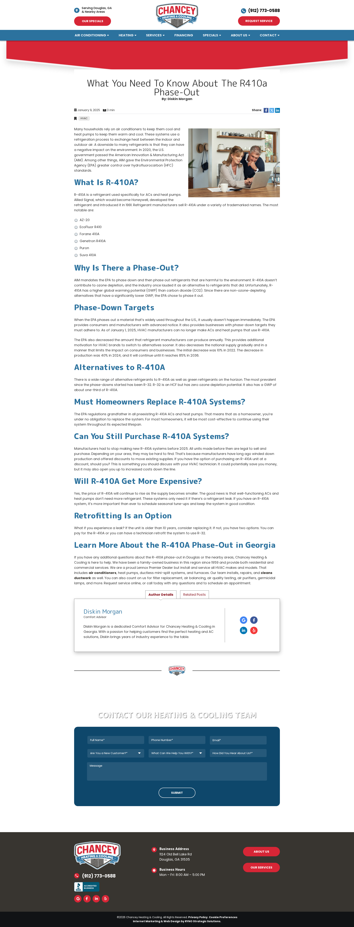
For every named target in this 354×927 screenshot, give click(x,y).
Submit (177, 793)
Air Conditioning (90, 35)
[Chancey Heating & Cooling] (177, 15)
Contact (268, 35)
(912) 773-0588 (264, 10)
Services (154, 35)
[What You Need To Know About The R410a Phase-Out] (234, 162)
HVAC (84, 118)
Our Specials (92, 21)
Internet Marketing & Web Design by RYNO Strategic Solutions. (177, 921)
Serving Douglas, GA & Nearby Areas (97, 10)
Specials (210, 35)
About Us (239, 35)
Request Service (259, 21)
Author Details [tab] (160, 594)
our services (261, 867)
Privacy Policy (198, 917)
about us (261, 851)
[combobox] (115, 753)
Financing (183, 35)
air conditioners (102, 572)
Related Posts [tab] (194, 594)
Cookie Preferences (223, 917)
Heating (126, 35)
